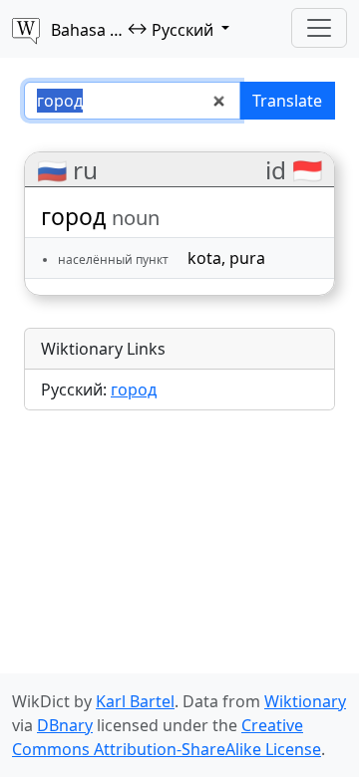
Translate (287, 101)
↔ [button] (132, 29)
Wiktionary (305, 701)
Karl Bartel (135, 701)
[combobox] (132, 101)
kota (204, 258)
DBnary (65, 725)
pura (247, 258)
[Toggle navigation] (319, 28)
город (134, 389)
